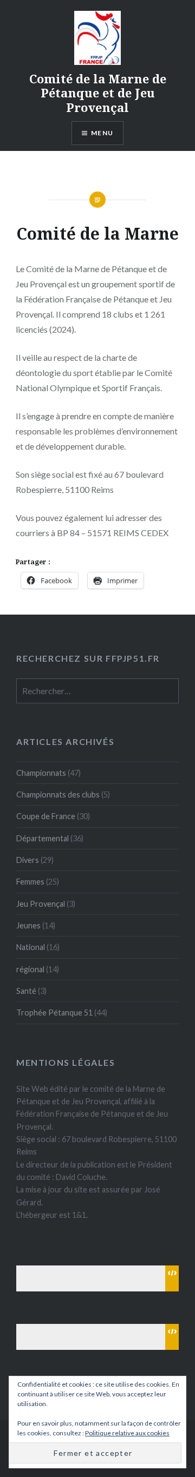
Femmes (30, 881)
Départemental (42, 838)
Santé (26, 990)
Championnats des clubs (58, 794)
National (30, 947)
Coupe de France (45, 816)
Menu (102, 133)
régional (30, 969)
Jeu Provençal (40, 903)
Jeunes (28, 925)
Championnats (41, 772)
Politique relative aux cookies (127, 1433)
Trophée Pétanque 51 (54, 1012)
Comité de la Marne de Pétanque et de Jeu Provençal (97, 92)
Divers (27, 860)
